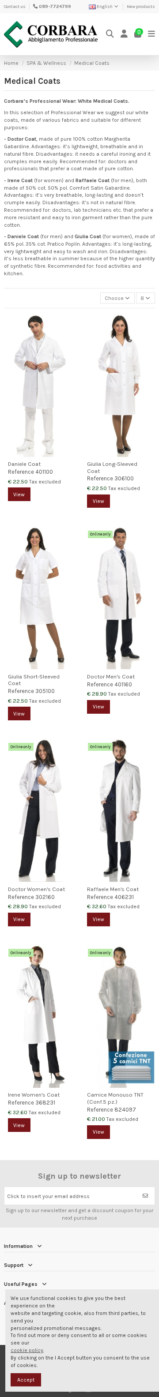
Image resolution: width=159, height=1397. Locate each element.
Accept (25, 1380)
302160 (45, 897)
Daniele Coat (24, 464)
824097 (125, 1109)
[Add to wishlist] (69, 325)
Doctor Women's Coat (36, 889)
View (19, 494)
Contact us (15, 6)
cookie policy (27, 1350)
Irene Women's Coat (34, 1094)
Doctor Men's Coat (111, 676)
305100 (45, 691)
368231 (45, 1102)
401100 (44, 471)
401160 (123, 684)
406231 (124, 897)
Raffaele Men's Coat (113, 889)
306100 (124, 478)
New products (141, 6)
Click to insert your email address (48, 1196)
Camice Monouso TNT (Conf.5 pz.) (115, 1098)
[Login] (124, 34)
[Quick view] (69, 340)
